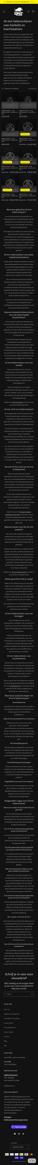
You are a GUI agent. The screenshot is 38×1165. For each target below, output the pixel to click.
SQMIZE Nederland (21, 1161)
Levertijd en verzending (11, 1018)
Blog (5, 1041)
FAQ (5, 1046)
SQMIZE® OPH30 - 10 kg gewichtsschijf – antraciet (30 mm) (10, 168)
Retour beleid (8, 1032)
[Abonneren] (31, 994)
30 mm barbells (18, 402)
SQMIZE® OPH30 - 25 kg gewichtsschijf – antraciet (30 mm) (27, 195)
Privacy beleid (8, 1023)
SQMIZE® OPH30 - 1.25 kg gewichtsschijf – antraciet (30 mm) (27, 112)
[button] (4, 11)
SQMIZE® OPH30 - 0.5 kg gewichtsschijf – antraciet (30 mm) (10, 112)
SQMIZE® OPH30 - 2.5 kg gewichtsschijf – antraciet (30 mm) (10, 140)
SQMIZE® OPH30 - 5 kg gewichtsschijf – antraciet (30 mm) (27, 140)
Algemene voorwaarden (12, 1014)
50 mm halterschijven (19, 572)
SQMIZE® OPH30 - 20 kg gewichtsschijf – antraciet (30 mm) (10, 195)
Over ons (7, 1009)
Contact (6, 1036)
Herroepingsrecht (10, 1027)
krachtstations (15, 686)
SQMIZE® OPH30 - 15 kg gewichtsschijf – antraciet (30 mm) (27, 168)
